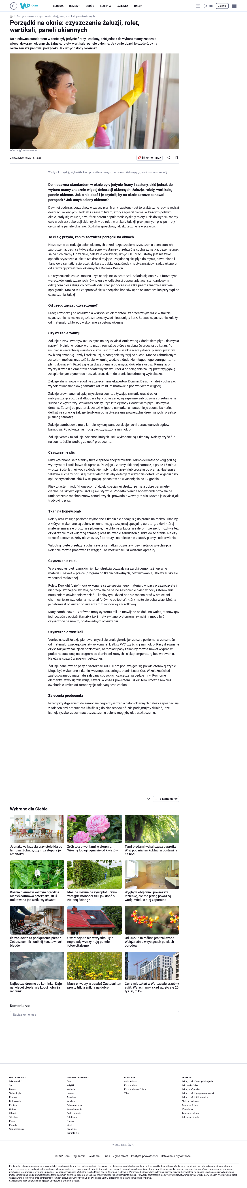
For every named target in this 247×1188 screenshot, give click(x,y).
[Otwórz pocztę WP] (198, 6)
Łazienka (122, 6)
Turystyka (71, 1097)
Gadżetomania (74, 1113)
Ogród (90, 6)
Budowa (58, 6)
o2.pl (69, 1125)
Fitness (70, 1121)
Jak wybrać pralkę (190, 1089)
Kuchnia (105, 6)
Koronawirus (130, 1085)
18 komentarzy (151, 157)
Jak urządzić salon (191, 1117)
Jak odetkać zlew (190, 1085)
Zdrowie (13, 1113)
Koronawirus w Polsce (135, 1089)
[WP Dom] (36, 6)
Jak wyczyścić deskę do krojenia (197, 1081)
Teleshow (13, 1117)
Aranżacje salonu (190, 1113)
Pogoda (13, 1125)
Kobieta (13, 1105)
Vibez (127, 1093)
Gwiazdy (13, 1109)
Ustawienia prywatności (175, 1156)
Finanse (13, 1097)
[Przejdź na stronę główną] (13, 8)
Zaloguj (222, 6)
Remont (74, 6)
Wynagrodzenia (17, 1129)
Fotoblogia (72, 1117)
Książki (70, 1085)
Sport (11, 1085)
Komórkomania (74, 1109)
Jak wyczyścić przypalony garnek (198, 1093)
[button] (208, 6)
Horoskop (71, 1093)
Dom (69, 1081)
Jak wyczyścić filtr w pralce (195, 1097)
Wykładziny (187, 1109)
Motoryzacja (15, 1101)
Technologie (15, 1093)
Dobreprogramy (74, 1105)
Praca (12, 1121)
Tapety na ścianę (190, 1105)
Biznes (12, 1089)
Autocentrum (130, 1081)
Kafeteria (71, 1101)
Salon (138, 6)
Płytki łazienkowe (190, 1101)
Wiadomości (15, 1081)
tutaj (77, 1181)
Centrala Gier (73, 1133)
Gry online (71, 1129)
